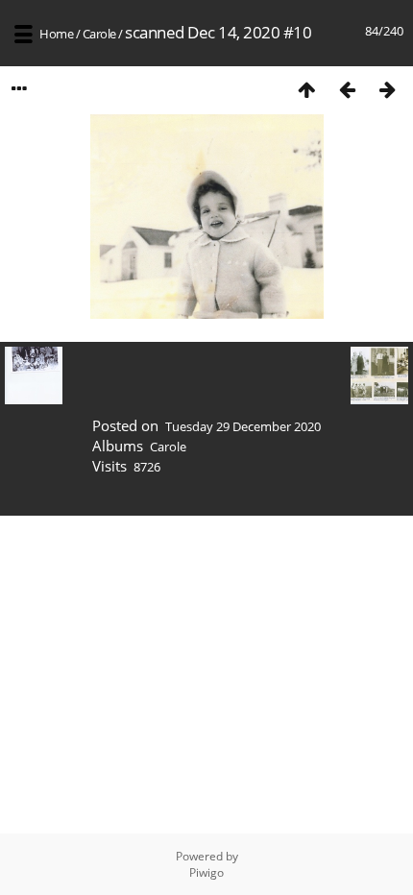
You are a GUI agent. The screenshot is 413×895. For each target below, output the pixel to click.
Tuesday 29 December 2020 (243, 426)
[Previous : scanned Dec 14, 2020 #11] (347, 89)
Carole (99, 33)
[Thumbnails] (306, 89)
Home (56, 33)
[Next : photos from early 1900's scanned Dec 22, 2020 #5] (387, 89)
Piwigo (206, 872)
